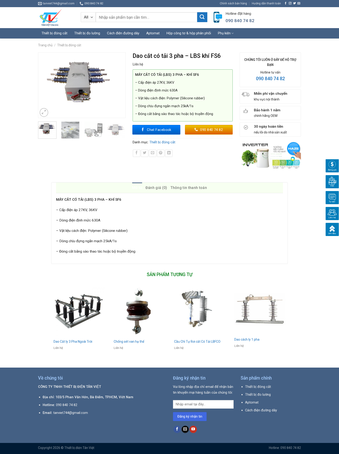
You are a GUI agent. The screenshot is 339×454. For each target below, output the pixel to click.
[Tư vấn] (332, 197)
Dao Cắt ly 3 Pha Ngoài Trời (73, 341)
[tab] (137, 188)
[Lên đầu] (332, 229)
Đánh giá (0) (156, 188)
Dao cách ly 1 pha (246, 339)
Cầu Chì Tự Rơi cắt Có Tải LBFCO (197, 341)
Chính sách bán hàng (233, 3)
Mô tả (137, 188)
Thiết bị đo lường (87, 33)
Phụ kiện (224, 33)
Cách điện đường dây (123, 33)
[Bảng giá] (332, 165)
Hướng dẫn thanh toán (266, 3)
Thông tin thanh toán (188, 188)
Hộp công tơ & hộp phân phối (189, 33)
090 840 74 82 (270, 78)
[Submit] (202, 17)
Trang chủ (45, 45)
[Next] (120, 85)
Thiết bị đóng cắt (69, 45)
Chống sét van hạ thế (129, 341)
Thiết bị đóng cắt (54, 33)
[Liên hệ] (332, 213)
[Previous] (44, 85)
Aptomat (153, 33)
